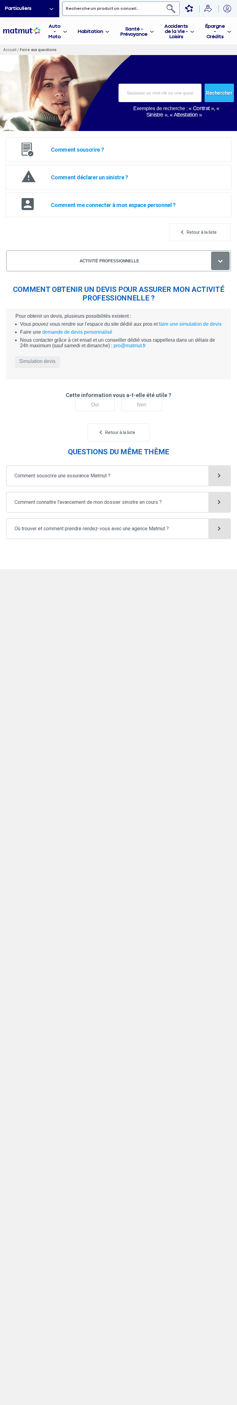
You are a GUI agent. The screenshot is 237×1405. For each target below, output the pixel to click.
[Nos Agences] (208, 8)
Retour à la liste (202, 232)
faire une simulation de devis (190, 324)
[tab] (58, 30)
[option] (29, 8)
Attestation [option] (186, 115)
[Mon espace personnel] (227, 8)
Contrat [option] (201, 108)
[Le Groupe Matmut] (189, 8)
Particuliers (18, 8)
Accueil (9, 49)
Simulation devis (37, 361)
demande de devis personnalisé (77, 332)
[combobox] (160, 93)
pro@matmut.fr (130, 345)
